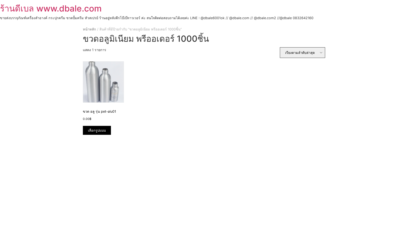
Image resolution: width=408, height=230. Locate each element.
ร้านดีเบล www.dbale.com (51, 8)
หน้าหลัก (89, 29)
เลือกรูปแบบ (97, 130)
